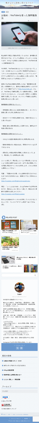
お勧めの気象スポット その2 (12, 361)
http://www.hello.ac (25, 89)
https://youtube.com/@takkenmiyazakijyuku (15, 181)
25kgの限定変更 (9, 370)
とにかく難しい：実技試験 (12, 379)
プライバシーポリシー (16, 418)
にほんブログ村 (6, 401)
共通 (3, 11)
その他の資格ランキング (8, 408)
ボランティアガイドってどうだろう (15, 365)
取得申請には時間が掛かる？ (13, 375)
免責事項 (26, 418)
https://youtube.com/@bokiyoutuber (13, 194)
